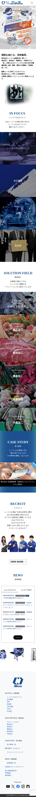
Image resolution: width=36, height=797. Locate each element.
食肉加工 (10, 726)
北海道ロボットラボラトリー (14, 767)
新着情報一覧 (11, 763)
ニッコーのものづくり (14, 697)
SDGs (9, 709)
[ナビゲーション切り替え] (32, 3)
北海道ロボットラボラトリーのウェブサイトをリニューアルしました (17, 605)
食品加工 (10, 724)
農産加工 (10, 729)
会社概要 (10, 699)
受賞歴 (9, 704)
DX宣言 (9, 711)
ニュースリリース (10, 590)
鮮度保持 (10, 731)
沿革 (8, 702)
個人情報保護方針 (11, 770)
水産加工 (10, 734)
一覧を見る (18, 637)
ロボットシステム (13, 722)
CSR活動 (10, 706)
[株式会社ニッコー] (18, 686)
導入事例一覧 (11, 744)
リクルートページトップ (15, 752)
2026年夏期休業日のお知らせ (13, 598)
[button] (3, 25)
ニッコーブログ (26, 590)
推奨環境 (8, 775)
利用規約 (8, 773)
